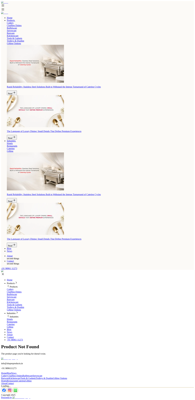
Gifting (10, 327)
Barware (11, 299)
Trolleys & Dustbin (15, 307)
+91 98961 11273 (9, 268)
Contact (10, 261)
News (9, 251)
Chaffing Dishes (14, 292)
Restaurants (12, 322)
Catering (11, 324)
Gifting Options (14, 310)
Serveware (11, 297)
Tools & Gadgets (14, 304)
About (10, 256)
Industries (11, 141)
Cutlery (10, 289)
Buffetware (12, 294)
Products (11, 20)
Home (9, 18)
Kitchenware (12, 302)
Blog (9, 248)
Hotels (10, 319)
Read (10, 94)
